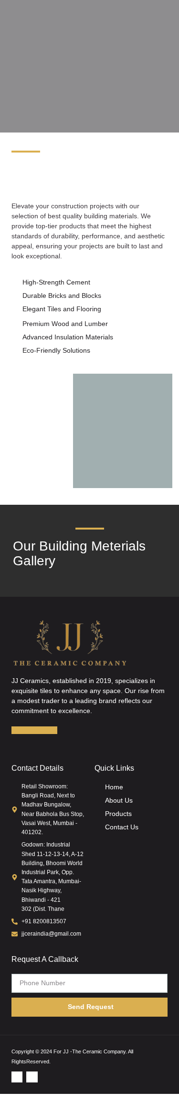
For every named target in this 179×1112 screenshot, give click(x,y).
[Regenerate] (49, 730)
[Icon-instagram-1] (31, 1076)
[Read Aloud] (19, 730)
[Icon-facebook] (16, 1076)
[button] (167, 21)
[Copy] (34, 730)
